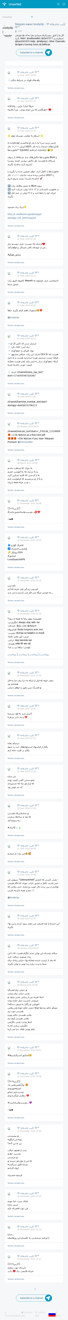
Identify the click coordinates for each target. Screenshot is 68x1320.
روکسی (43, 654)
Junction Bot (27, 1314)
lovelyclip (14, 317)
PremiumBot (26, 441)
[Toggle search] (58, 4)
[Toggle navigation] (63, 4)
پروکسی (33, 654)
